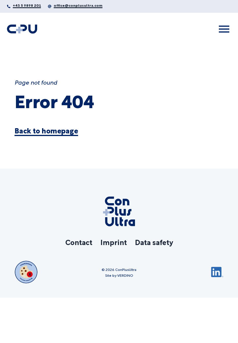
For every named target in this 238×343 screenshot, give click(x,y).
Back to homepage (46, 130)
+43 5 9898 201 (27, 5)
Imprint (113, 242)
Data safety (154, 242)
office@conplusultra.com (78, 5)
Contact (78, 242)
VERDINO (125, 275)
